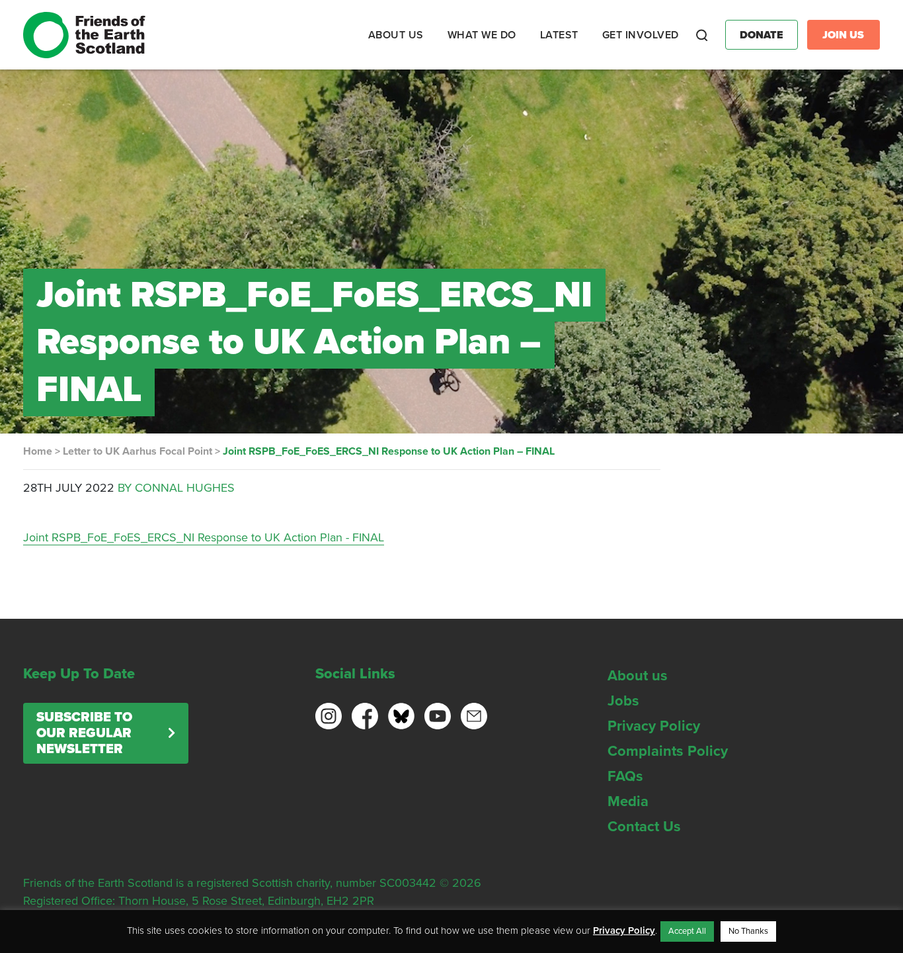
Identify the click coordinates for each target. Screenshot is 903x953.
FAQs (625, 776)
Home (37, 451)
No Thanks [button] (748, 931)
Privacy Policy (654, 726)
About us (638, 675)
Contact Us (644, 826)
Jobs (623, 700)
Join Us (843, 35)
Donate (761, 35)
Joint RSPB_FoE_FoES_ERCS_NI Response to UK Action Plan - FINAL (203, 537)
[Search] (702, 35)
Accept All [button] (687, 931)
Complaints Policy (668, 751)
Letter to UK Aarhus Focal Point (137, 451)
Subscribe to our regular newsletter (84, 733)
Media (628, 801)
